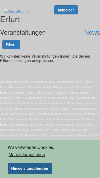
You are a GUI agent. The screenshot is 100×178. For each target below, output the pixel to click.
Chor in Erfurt (17, 92)
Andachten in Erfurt (42, 82)
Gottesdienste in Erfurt (14, 82)
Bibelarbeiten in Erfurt (22, 87)
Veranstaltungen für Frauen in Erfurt (59, 114)
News (92, 32)
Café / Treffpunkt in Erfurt (62, 92)
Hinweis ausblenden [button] (29, 168)
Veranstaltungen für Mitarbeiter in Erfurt (24, 135)
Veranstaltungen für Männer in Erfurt (31, 119)
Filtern (11, 44)
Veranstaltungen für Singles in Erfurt (31, 124)
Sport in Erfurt (36, 92)
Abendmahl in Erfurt (69, 82)
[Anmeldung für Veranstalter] (66, 9)
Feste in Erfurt (65, 98)
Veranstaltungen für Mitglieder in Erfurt (74, 135)
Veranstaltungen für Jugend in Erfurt (46, 108)
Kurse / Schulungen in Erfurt (70, 130)
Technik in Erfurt (40, 130)
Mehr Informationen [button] (27, 154)
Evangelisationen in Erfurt (39, 98)
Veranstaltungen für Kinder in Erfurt (52, 103)
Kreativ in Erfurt (18, 130)
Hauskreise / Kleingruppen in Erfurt (59, 87)
